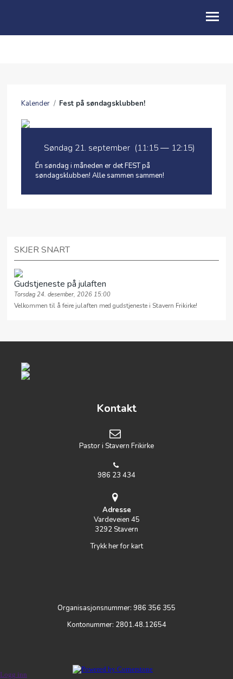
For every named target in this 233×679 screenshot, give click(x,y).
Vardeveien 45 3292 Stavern (117, 519)
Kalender (35, 103)
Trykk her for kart (116, 546)
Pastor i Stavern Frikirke (116, 446)
